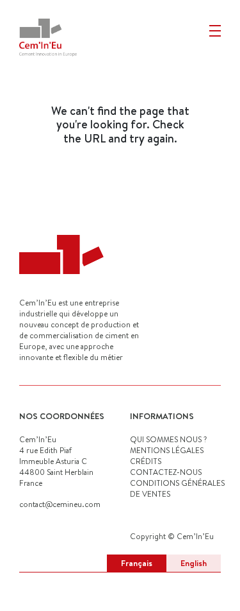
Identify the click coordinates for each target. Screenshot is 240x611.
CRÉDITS (145, 461)
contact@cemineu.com (59, 504)
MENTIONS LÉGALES (167, 450)
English (193, 563)
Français (136, 563)
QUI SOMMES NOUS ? (168, 439)
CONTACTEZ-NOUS (166, 472)
